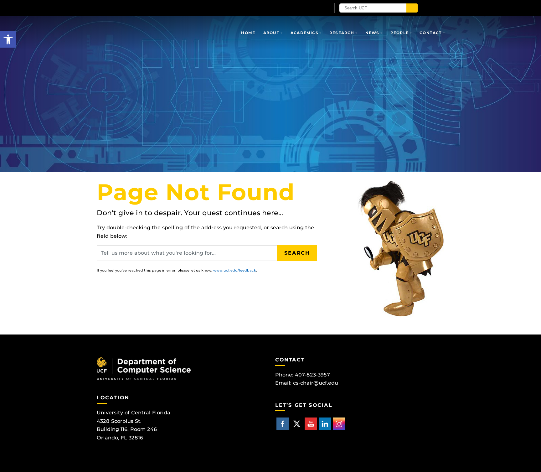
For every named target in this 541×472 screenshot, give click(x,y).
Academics (304, 32)
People (399, 32)
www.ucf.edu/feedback (234, 270)
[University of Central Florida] (169, 8)
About (271, 32)
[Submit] (412, 8)
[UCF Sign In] (310, 8)
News (372, 32)
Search (297, 253)
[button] (8, 39)
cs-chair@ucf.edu (315, 383)
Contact (431, 32)
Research (341, 32)
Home (248, 32)
